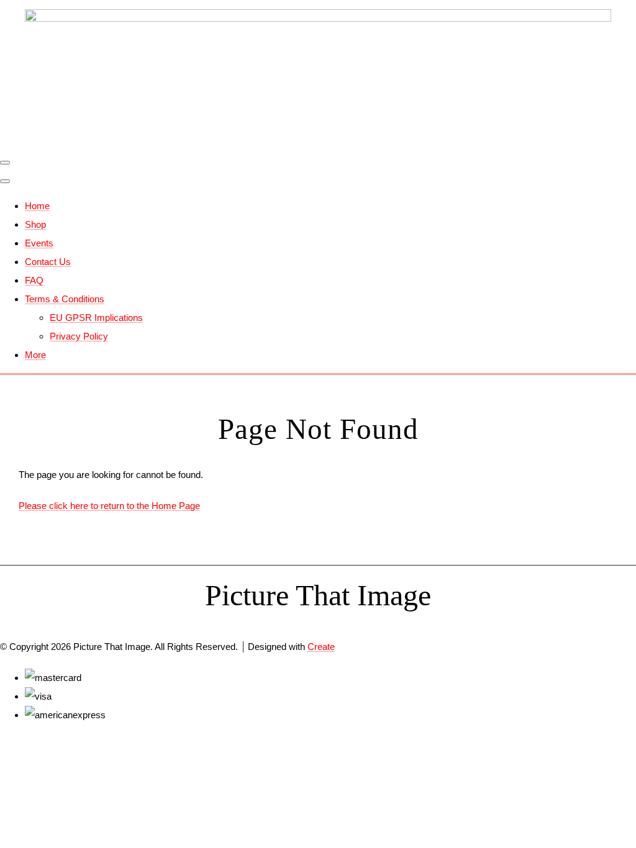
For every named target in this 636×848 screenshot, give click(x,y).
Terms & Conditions (64, 299)
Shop (35, 224)
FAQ (34, 280)
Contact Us (48, 261)
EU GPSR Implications (96, 317)
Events (39, 243)
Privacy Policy (79, 336)
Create (321, 646)
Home (37, 206)
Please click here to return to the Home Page (109, 505)
